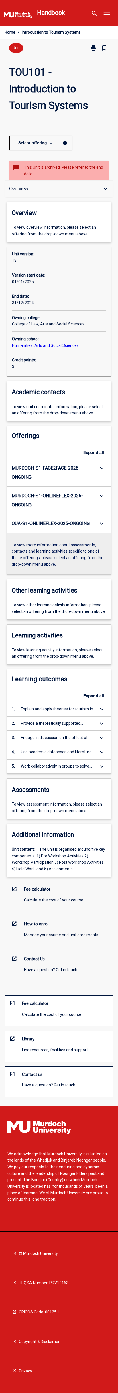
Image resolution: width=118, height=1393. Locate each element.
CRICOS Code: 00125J (39, 1312)
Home (10, 32)
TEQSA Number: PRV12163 (43, 1283)
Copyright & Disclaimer (39, 1341)
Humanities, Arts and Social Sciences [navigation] (45, 345)
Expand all (93, 452)
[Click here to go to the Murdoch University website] (18, 16)
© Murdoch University (38, 1253)
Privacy (25, 1371)
